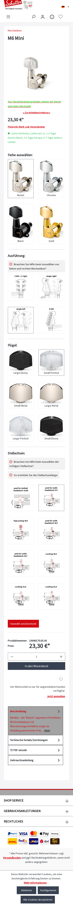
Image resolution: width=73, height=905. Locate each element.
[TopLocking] (21, 530)
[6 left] (51, 320)
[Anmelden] (42, 16)
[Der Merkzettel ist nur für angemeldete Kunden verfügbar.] (60, 17)
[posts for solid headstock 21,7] (51, 498)
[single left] (21, 320)
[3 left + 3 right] (21, 287)
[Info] (52, 16)
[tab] (35, 720)
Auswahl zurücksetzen (23, 623)
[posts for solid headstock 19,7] (51, 530)
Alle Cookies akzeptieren (37, 899)
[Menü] (8, 16)
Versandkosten (12, 857)
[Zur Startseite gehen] (18, 5)
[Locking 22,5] (51, 596)
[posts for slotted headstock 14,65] (21, 498)
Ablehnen (26, 890)
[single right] (51, 287)
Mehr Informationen (35, 882)
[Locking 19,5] (51, 563)
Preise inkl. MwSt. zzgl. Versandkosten (26, 126)
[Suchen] (33, 16)
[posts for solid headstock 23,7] (21, 563)
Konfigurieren (48, 890)
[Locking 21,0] (21, 596)
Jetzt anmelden (56, 696)
